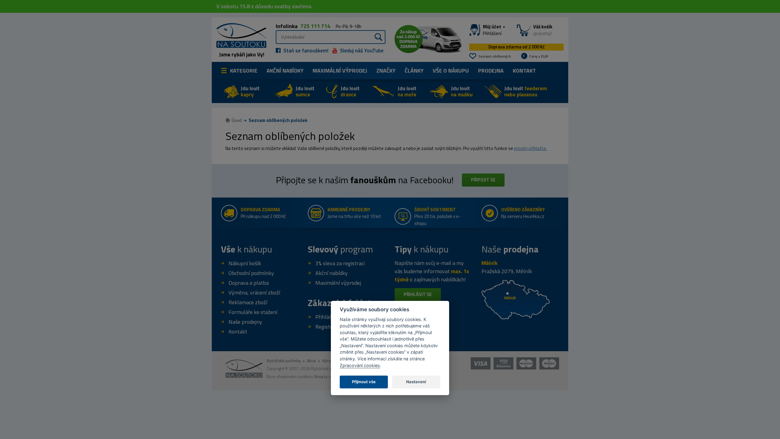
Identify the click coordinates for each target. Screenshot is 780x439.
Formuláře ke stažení (253, 312)
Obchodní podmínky (251, 273)
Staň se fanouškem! (305, 51)
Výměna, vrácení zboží (254, 292)
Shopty (321, 376)
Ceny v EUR (538, 56)
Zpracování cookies (360, 365)
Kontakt (524, 70)
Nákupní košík (245, 263)
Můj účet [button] (492, 30)
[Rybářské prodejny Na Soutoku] (515, 299)
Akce (311, 360)
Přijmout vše (364, 381)
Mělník (489, 263)
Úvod (237, 120)
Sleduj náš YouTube (361, 51)
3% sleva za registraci (340, 263)
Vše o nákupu (451, 70)
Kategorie (243, 70)
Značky (385, 70)
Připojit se (483, 179)
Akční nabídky (285, 70)
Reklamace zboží (248, 302)
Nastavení (416, 381)
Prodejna (491, 70)
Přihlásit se (418, 294)
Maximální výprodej (338, 283)
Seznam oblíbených (494, 56)
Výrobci (329, 360)
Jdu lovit (250, 91)
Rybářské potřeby (284, 360)
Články (414, 70)
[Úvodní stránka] (239, 35)
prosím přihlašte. (530, 148)
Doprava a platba (249, 283)
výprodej (340, 70)
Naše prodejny (245, 322)
